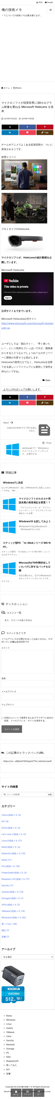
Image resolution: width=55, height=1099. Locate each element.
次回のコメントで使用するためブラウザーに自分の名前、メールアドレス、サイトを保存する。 (28, 719)
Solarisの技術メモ (12, 892)
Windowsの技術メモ (14, 917)
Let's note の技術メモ (14, 834)
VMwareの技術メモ (13, 911)
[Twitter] (10, 127)
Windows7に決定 (13, 482)
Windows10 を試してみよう (35, 521)
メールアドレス (8, 691)
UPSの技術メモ (11, 904)
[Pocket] (27, 132)
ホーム (7, 88)
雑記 (5, 930)
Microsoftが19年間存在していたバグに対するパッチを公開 (35, 566)
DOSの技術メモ (11, 827)
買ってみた (9, 924)
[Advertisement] (27, 52)
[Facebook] (27, 127)
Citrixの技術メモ (11, 815)
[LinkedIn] (10, 132)
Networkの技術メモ (13, 853)
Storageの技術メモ (12, 898)
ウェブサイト (7, 704)
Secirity (7, 885)
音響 (5, 936)
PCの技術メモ (11, 866)
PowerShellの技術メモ (14, 872)
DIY (5, 821)
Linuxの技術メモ (12, 840)
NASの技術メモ (11, 847)
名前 (3, 678)
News (18, 88)
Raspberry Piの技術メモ (15, 879)
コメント (5, 647)
